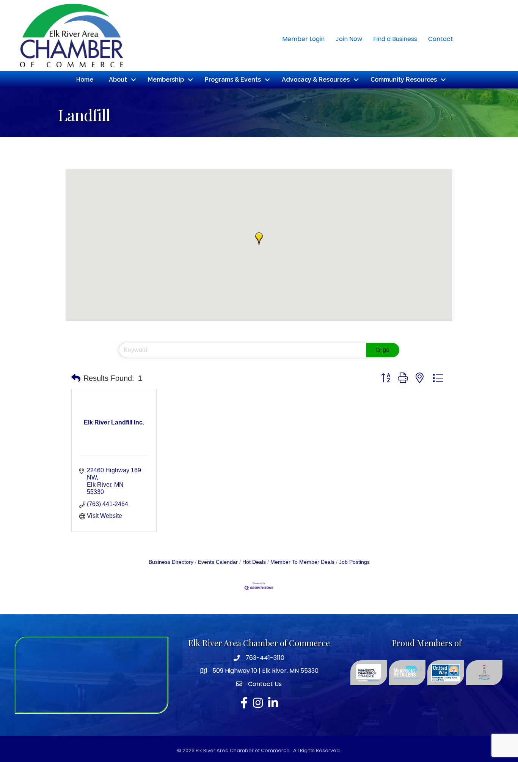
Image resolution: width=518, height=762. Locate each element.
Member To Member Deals (302, 562)
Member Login (303, 39)
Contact (440, 39)
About (118, 79)
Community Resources (403, 79)
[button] (259, 238)
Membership (166, 79)
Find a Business (395, 39)
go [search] (386, 350)
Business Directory (171, 562)
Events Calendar (218, 562)
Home (84, 79)
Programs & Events (233, 79)
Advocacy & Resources (316, 79)
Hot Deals (254, 562)
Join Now (349, 39)
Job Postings (354, 562)
